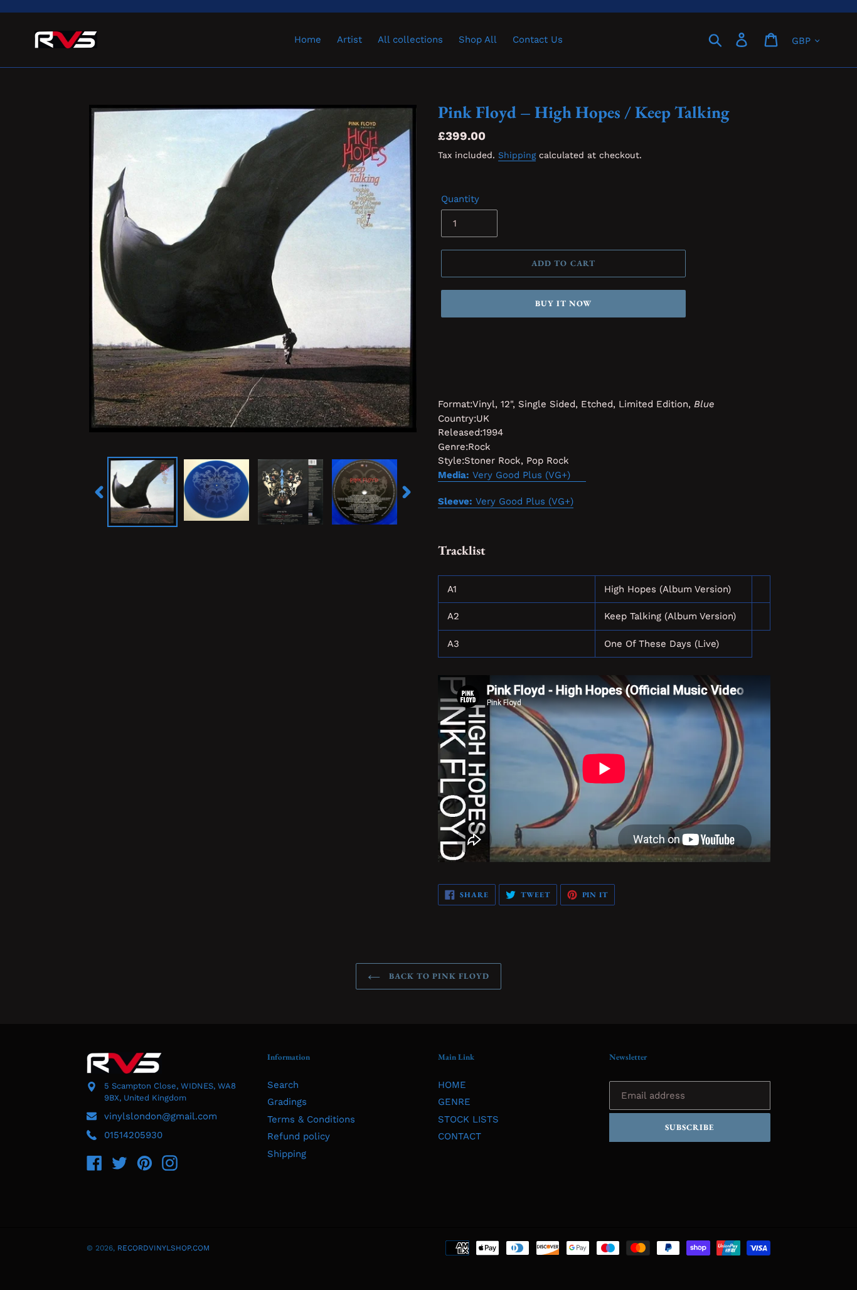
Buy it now (563, 303)
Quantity (460, 199)
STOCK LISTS (468, 1119)
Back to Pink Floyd (438, 976)
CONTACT (459, 1136)
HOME (452, 1084)
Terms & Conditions (311, 1119)
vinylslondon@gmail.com (160, 1116)
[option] (142, 492)
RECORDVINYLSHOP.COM (163, 1248)
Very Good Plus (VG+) (505, 501)
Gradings (287, 1101)
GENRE (454, 1101)
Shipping (517, 155)
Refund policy (298, 1136)
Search (283, 1084)
